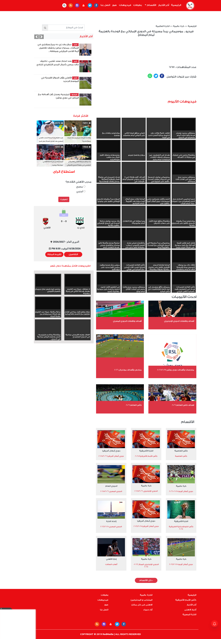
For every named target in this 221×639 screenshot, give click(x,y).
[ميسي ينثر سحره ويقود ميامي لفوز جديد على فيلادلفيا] (108, 256)
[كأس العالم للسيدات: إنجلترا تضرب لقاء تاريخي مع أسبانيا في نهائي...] (133, 256)
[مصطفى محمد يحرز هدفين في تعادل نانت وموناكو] (183, 169)
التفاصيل (73, 254)
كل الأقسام (146, 580)
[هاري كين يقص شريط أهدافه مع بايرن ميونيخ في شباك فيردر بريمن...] (183, 234)
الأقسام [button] (151, 5)
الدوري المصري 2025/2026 (111, 491)
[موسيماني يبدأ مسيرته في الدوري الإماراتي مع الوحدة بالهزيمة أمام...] (158, 240)
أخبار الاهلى (190, 610)
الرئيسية (175, 5)
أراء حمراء (147, 610)
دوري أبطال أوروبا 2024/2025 (181, 564)
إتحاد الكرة (111, 521)
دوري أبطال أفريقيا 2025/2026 (111, 456)
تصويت (64, 199)
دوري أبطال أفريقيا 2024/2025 (146, 526)
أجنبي (79, 191)
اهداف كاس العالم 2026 (183, 405)
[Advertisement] (150, 90)
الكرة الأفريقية (146, 451)
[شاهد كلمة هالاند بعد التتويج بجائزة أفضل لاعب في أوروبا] (158, 130)
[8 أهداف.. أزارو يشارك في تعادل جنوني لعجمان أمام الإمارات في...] (133, 174)
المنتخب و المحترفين (141, 600)
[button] (36, 36)
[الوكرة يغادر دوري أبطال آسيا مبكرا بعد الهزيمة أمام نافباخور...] (133, 190)
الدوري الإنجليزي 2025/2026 (146, 491)
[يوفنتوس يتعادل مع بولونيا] (108, 130)
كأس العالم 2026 (134, 405)
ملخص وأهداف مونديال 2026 (128, 370)
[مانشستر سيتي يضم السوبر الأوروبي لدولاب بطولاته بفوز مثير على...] (133, 234)
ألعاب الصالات (111, 564)
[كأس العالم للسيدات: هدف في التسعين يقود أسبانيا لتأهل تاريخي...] (183, 278)
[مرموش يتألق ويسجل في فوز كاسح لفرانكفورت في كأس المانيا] (158, 278)
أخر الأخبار (163, 5)
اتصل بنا (105, 5)
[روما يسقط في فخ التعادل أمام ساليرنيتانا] (133, 218)
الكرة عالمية (146, 595)
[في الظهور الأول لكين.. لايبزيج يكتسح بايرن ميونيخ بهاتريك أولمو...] (108, 278)
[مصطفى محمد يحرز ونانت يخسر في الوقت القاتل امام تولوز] (133, 278)
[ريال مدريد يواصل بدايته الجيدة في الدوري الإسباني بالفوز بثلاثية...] (108, 212)
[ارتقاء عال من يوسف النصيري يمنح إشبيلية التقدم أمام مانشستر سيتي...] (183, 256)
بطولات (137, 5)
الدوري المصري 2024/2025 (111, 527)
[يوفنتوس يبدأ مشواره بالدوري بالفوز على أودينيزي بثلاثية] (183, 218)
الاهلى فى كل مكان (141, 605)
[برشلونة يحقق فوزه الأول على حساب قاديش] (158, 212)
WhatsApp (150, 76)
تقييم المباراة (54, 254)
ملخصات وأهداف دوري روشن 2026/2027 (175, 370)
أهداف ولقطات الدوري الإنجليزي (179, 321)
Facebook (162, 76)
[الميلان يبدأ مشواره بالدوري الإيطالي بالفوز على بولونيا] (108, 196)
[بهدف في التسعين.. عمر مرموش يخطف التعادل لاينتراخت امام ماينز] (158, 146)
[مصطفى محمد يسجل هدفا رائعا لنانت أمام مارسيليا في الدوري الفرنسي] (183, 124)
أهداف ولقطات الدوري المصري (127, 321)
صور (114, 5)
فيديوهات (125, 5)
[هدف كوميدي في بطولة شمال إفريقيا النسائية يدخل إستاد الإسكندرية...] (108, 174)
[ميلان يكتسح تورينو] (133, 152)
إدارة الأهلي (111, 559)
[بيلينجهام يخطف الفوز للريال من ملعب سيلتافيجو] (108, 146)
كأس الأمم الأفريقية (185, 600)
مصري (79, 186)
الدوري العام (111, 486)
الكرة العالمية (162, 26)
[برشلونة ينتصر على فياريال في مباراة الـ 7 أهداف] (183, 146)
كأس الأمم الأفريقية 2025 (146, 456)
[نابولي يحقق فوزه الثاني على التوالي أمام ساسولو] (133, 130)
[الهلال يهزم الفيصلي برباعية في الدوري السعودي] (77, 331)
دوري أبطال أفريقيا (111, 451)
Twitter (156, 76)
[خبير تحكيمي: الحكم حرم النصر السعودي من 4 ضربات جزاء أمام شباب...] (183, 196)
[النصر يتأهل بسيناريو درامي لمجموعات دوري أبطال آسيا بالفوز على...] (158, 190)
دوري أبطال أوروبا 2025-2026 (181, 491)
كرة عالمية (178, 26)
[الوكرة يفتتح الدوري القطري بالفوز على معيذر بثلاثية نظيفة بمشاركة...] (158, 256)
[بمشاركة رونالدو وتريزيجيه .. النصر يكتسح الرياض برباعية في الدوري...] (48, 331)
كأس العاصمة (181, 451)
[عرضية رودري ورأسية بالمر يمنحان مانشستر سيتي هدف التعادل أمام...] (108, 234)
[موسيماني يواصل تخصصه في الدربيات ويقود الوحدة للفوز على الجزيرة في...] (158, 174)
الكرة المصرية (189, 614)
